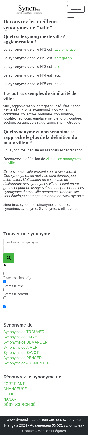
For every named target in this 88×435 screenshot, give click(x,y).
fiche (8, 394)
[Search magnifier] (8, 258)
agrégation (63, 58)
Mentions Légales (51, 431)
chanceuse (15, 389)
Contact (28, 431)
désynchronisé (19, 404)
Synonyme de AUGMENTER (26, 363)
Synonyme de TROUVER (23, 332)
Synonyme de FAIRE (20, 337)
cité (57, 67)
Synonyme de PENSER (22, 358)
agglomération (66, 49)
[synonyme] (29, 9)
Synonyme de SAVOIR (21, 353)
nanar (9, 399)
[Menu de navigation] (70, 3)
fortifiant (14, 384)
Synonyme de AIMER (20, 347)
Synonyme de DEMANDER (25, 342)
